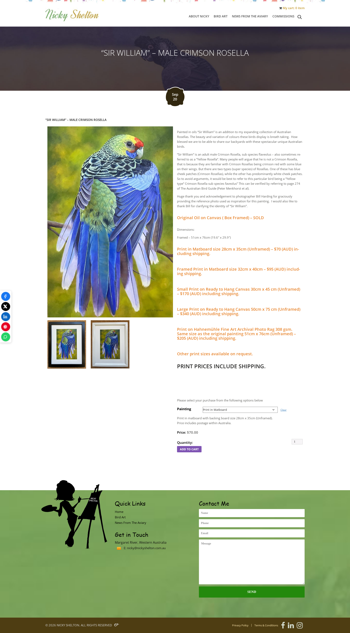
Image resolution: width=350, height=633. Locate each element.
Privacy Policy (240, 625)
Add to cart (189, 449)
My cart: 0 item (294, 8)
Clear (284, 409)
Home (119, 512)
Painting (184, 409)
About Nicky (199, 16)
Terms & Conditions (266, 625)
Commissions (283, 16)
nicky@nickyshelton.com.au (146, 548)
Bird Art (220, 16)
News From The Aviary (250, 16)
